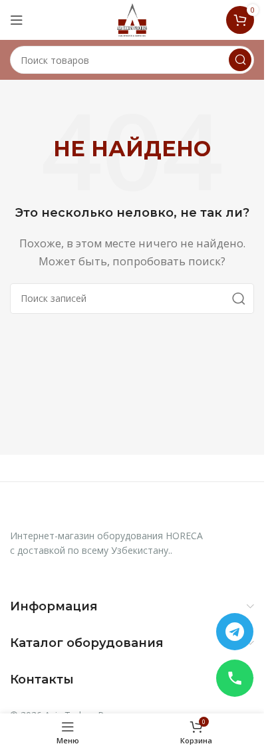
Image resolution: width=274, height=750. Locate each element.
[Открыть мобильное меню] (16, 20)
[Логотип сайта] (132, 18)
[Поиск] (240, 60)
